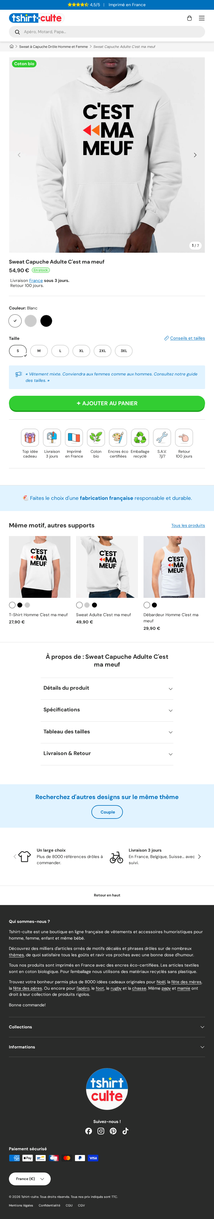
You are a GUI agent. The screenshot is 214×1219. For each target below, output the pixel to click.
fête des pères (27, 988)
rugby (116, 988)
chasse (139, 988)
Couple (108, 812)
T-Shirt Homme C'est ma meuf (38, 615)
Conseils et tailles (187, 338)
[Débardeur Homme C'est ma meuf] (174, 567)
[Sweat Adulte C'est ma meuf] (107, 567)
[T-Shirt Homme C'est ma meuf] (39, 567)
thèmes (16, 955)
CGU (69, 1205)
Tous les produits (188, 525)
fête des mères (186, 982)
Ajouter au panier (110, 403)
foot (100, 988)
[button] (189, 18)
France (36, 280)
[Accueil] (11, 46)
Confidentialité (49, 1205)
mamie (183, 988)
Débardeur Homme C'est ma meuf (171, 618)
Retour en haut (107, 895)
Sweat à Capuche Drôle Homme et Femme (53, 46)
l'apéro (83, 988)
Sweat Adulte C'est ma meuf (103, 615)
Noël (161, 982)
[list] (107, 155)
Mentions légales (21, 1205)
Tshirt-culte (29, 1197)
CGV (81, 1205)
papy (166, 988)
